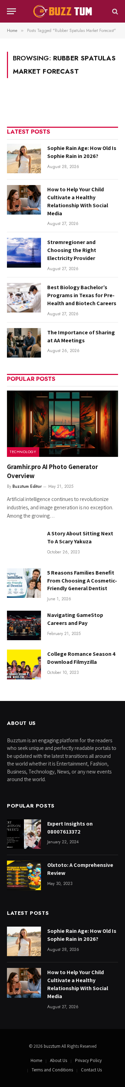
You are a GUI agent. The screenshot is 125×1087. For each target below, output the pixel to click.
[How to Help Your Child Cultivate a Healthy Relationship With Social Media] (24, 200)
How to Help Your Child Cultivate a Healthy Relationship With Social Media (77, 201)
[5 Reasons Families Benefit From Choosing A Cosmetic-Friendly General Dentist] (24, 583)
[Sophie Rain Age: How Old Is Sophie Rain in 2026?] (24, 158)
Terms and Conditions (52, 1070)
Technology (23, 451)
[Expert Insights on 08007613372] (24, 834)
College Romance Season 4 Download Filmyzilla (81, 658)
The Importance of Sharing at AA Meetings (81, 336)
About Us (58, 1060)
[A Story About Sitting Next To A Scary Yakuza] (24, 544)
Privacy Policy (88, 1060)
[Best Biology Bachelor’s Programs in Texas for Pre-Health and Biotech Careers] (24, 297)
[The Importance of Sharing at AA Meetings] (24, 343)
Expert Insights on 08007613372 (70, 827)
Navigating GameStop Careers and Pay (75, 619)
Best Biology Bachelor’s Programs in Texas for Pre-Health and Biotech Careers (81, 295)
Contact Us (91, 1070)
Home (36, 1060)
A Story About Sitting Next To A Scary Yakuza (80, 537)
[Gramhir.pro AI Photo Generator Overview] (62, 424)
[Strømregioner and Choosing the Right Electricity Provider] (24, 252)
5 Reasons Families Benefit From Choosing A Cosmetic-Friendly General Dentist (82, 580)
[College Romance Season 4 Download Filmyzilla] (24, 664)
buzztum (52, 1046)
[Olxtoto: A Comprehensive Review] (24, 875)
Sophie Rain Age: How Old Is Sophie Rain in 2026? (81, 152)
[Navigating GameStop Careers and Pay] (24, 625)
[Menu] (11, 11)
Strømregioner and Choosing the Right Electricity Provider (71, 250)
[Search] (114, 11)
